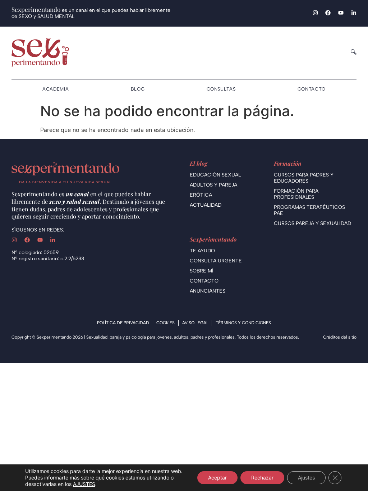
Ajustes (306, 477)
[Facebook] (328, 12)
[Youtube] (341, 12)
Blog (138, 89)
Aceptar (217, 477)
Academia (55, 89)
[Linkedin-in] (353, 12)
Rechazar (262, 477)
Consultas (221, 89)
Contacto (312, 89)
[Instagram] (315, 12)
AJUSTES (84, 484)
